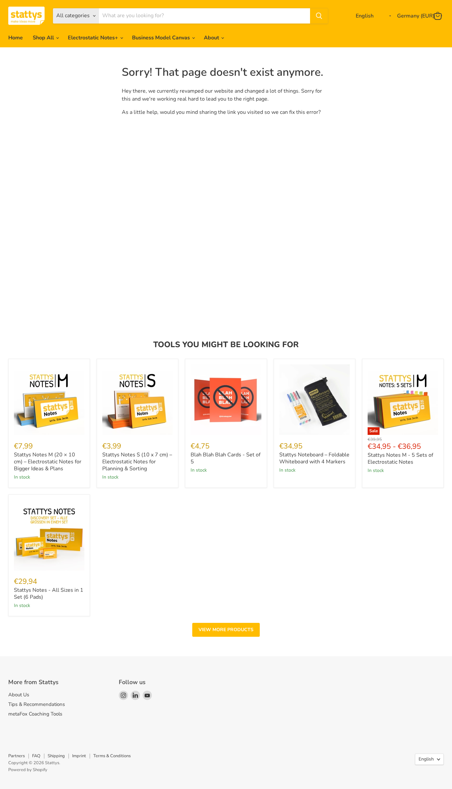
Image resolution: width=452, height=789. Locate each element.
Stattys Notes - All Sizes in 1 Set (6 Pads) (48, 593)
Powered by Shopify (27, 770)
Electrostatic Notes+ (93, 37)
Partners (16, 756)
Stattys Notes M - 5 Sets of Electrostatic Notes (400, 458)
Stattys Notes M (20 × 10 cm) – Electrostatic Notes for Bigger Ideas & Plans (47, 461)
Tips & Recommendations (36, 704)
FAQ (36, 756)
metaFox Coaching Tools (35, 714)
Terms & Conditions (112, 756)
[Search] (319, 15)
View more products (226, 630)
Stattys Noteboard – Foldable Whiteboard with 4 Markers (314, 458)
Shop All (44, 37)
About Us (18, 694)
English (426, 759)
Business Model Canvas (161, 37)
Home (15, 37)
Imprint (79, 756)
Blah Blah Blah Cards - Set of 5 (225, 458)
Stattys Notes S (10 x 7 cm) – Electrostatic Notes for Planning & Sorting (137, 461)
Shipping (56, 756)
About (212, 37)
